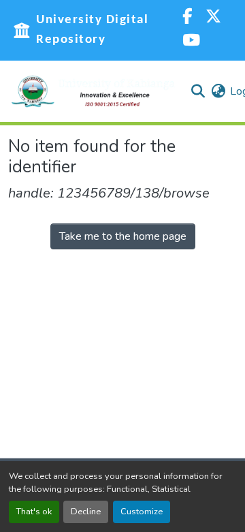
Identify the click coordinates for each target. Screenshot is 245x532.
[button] (93, 91)
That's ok (34, 511)
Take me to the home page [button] (122, 236)
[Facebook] (187, 18)
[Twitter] (213, 18)
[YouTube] (191, 42)
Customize (141, 511)
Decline (86, 511)
